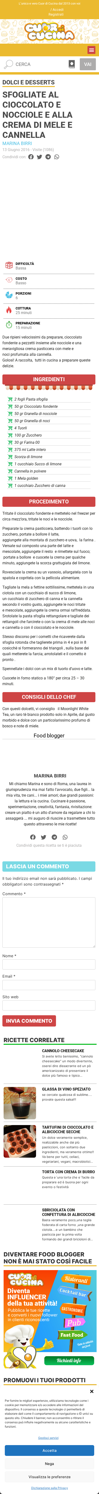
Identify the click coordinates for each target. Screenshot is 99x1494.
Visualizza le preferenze (50, 1477)
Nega (49, 1463)
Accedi (58, 9)
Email (8, 976)
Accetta (50, 1450)
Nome (9, 956)
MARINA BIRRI (17, 143)
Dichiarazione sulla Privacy (49, 1488)
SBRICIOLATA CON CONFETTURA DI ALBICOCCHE (68, 1212)
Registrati (56, 14)
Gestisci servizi (48, 1438)
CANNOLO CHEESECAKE (63, 1051)
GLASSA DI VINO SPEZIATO (66, 1089)
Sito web (10, 997)
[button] (91, 1391)
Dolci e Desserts (28, 82)
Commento (14, 894)
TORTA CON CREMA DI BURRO (68, 1172)
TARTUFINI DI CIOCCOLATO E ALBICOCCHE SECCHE (67, 1129)
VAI (88, 64)
